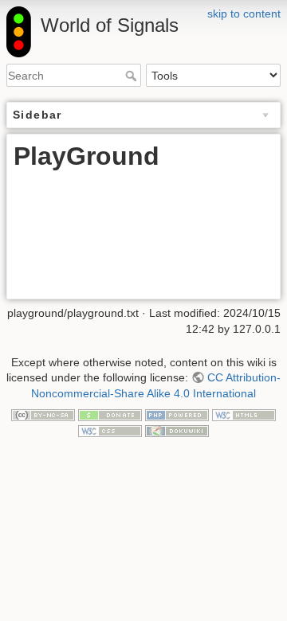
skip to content (244, 13)
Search (132, 75)
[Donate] (110, 414)
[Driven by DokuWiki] (177, 430)
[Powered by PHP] (177, 414)
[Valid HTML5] (244, 414)
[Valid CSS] (110, 430)
